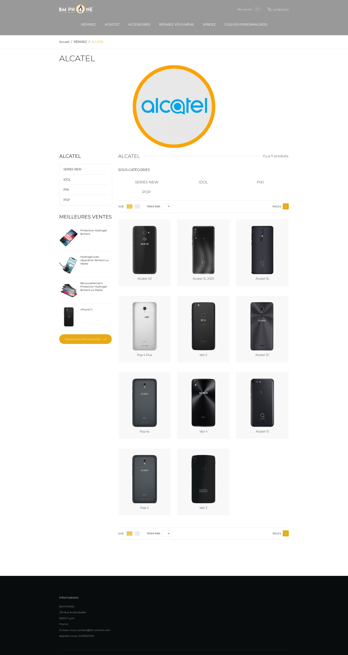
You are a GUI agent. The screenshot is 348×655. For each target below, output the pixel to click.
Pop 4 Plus (144, 355)
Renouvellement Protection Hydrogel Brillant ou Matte (93, 286)
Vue (121, 206)
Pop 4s (144, 431)
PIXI (66, 189)
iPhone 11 (86, 309)
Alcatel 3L (262, 278)
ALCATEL (70, 156)
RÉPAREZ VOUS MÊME (176, 24)
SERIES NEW (72, 169)
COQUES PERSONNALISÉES (246, 24)
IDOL (67, 179)
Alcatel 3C (262, 355)
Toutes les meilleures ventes (83, 339)
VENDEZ (209, 24)
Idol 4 (203, 431)
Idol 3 (203, 508)
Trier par (153, 206)
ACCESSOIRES (139, 24)
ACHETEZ (112, 24)
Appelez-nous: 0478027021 (76, 635)
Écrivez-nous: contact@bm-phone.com (84, 630)
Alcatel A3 (145, 278)
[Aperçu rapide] (163, 221)
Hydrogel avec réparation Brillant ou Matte (94, 260)
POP (66, 200)
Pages (276, 206)
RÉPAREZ (88, 24)
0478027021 (280, 9)
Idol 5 (203, 355)
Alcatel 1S (262, 431)
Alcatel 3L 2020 (203, 278)
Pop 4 (144, 508)
